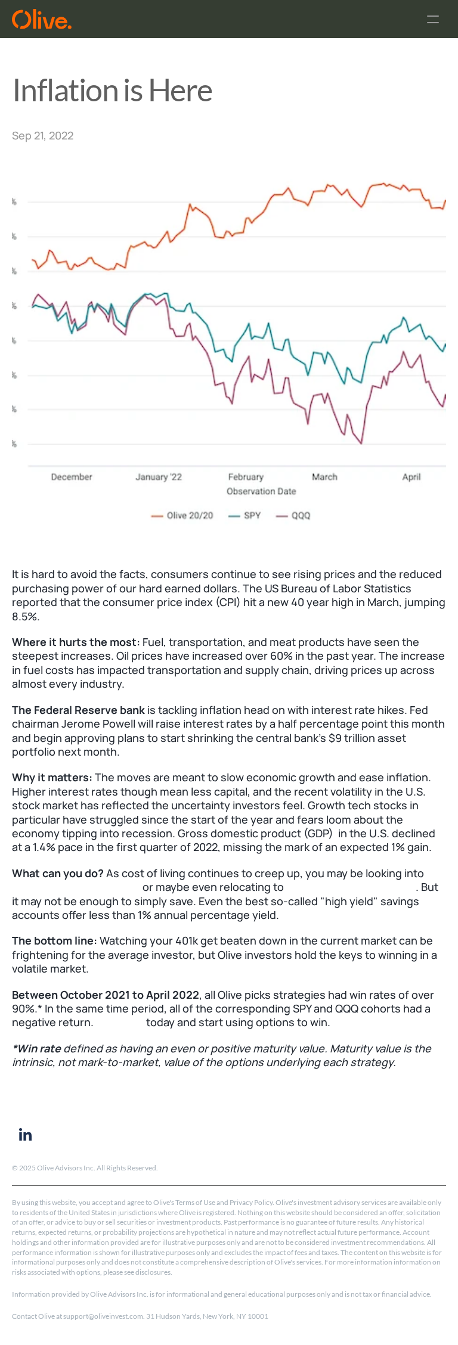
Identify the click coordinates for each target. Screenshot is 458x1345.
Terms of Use (195, 1202)
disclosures (153, 1272)
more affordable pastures (351, 887)
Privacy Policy (251, 1202)
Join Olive (120, 1022)
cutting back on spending (76, 887)
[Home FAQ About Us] (229, 19)
